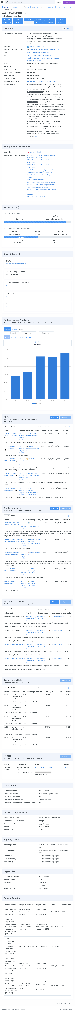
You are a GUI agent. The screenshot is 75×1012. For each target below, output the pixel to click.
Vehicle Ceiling (9, 79)
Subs (18, 22)
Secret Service (35, 552)
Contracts (7, 22)
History (39, 22)
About (4, 1009)
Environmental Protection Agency (32, 475)
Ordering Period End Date (54, 692)
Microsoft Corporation (30, 617)
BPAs (60, 19)
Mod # (6, 692)
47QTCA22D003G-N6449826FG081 (10, 570)
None (29, 66)
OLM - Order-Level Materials (37, 197)
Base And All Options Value (32, 692)
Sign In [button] (59, 2)
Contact (11, 1009)
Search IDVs (8, 10)
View (30, 152)
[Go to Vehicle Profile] (5, 437)
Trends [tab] (7, 329)
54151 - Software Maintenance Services (41, 182)
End (56, 430)
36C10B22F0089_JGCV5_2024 (14, 644)
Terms (17, 1009)
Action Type (16, 692)
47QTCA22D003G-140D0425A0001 (10, 460)
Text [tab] (68, 29)
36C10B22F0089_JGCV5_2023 (14, 659)
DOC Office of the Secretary (32, 434)
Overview (7, 19)
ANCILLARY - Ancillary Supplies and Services (42, 190)
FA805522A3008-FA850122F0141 (10, 582)
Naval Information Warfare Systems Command (32, 491)
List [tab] (64, 29)
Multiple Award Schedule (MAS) (17, 264)
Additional (61, 22)
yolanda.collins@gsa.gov (43, 767)
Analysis (50, 19)
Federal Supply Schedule (15, 272)
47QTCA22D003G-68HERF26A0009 (10, 475)
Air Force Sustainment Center (32, 583)
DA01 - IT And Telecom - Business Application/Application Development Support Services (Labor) (43, 58)
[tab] (7, 337)
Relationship (21, 764)
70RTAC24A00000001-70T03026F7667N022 (12, 540)
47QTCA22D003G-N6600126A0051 (10, 489)
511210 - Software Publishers (36, 53)
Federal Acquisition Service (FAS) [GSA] (43, 50)
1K (6, 296)
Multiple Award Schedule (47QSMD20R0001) (42, 81)
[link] (69, 426)
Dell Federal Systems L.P (38, 47)
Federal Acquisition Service (32, 447)
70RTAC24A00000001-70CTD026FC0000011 (12, 524)
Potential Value (47, 520)
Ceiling (43, 430)
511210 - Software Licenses (36, 180)
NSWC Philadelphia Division (32, 571)
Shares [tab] (14, 329)
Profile (66, 764)
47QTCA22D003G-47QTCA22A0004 (10, 447)
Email (37, 764)
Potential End (68, 520)
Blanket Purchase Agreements (17, 283)
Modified (66, 430)
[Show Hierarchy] (50, 46)
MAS (18, 19)
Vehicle (8, 261)
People (50, 22)
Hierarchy (39, 19)
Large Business (44, 824)
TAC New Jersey (56, 616)
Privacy (23, 1009)
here (35, 136)
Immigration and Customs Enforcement (33, 525)
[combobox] (34, 2)
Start (50, 430)
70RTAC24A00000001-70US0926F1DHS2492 (12, 553)
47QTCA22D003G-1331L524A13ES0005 (10, 434)
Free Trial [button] (68, 2)
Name (6, 764)
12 (6, 285)
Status (29, 19)
